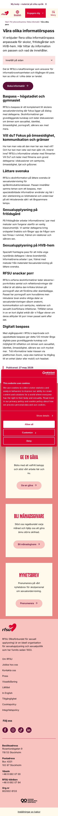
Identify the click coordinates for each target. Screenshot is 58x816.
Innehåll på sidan (14, 60)
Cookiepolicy (9, 704)
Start (7, 22)
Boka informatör (33, 22)
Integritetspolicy (10, 710)
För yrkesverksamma (18, 22)
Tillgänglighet (9, 698)
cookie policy (36, 401)
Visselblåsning (9, 681)
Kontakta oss (9, 670)
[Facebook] (5, 730)
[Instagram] (13, 730)
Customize (27, 432)
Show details (42, 415)
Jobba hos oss (10, 664)
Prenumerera (27, 603)
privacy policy (16, 401)
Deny (29, 441)
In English (7, 693)
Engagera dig (33, 13)
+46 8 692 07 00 (11, 774)
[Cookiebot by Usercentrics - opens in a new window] (42, 373)
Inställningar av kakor (29, 811)
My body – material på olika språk (27, 4)
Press (5, 676)
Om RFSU (7, 659)
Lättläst (6, 687)
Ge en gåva (27, 485)
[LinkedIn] (29, 730)
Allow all (29, 424)
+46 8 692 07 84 (11, 782)
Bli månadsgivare (27, 544)
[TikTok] (21, 730)
